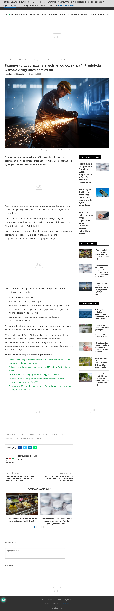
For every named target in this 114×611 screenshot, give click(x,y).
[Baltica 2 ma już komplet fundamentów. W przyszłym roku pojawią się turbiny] (85, 286)
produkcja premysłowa (25, 438)
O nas (42, 599)
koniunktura (43, 434)
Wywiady (84, 14)
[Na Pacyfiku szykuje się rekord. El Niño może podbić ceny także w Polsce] (85, 313)
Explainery (75, 14)
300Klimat (63, 14)
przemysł (40, 438)
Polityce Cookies (66, 5)
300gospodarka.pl (64, 603)
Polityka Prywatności (66, 599)
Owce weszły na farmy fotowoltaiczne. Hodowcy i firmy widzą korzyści (101, 362)
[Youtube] (101, 14)
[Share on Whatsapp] (35, 447)
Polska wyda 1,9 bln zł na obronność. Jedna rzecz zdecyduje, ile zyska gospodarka (85, 197)
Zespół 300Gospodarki (17, 74)
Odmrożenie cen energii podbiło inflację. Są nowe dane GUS (37, 374)
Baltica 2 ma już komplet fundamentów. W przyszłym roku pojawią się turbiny (101, 288)
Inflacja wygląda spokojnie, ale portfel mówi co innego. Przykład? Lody (102, 254)
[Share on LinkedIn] (30, 447)
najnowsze (9, 438)
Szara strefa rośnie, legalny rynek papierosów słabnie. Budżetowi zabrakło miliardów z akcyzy (86, 223)
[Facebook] (91, 14)
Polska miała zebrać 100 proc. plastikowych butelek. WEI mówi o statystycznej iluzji (102, 379)
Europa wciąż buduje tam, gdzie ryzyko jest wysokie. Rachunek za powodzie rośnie (102, 330)
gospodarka (31, 434)
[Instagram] (96, 14)
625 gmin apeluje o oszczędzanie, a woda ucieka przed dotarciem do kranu (102, 347)
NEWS (21, 60)
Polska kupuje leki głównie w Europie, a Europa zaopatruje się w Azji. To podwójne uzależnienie (56, 521)
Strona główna (9, 60)
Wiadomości (34, 14)
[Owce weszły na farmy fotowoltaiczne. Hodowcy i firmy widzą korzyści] (85, 361)
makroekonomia (57, 434)
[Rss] (103, 14)
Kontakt (51, 599)
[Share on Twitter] (25, 447)
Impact (44, 14)
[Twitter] (93, 14)
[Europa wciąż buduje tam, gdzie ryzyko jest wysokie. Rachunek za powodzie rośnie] (85, 328)
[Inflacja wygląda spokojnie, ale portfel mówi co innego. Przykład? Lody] (22, 504)
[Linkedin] (98, 14)
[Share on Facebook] (20, 447)
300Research (53, 14)
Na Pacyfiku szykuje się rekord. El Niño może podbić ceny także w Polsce (102, 314)
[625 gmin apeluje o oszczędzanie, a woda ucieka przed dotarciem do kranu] (85, 346)
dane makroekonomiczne (14, 434)
